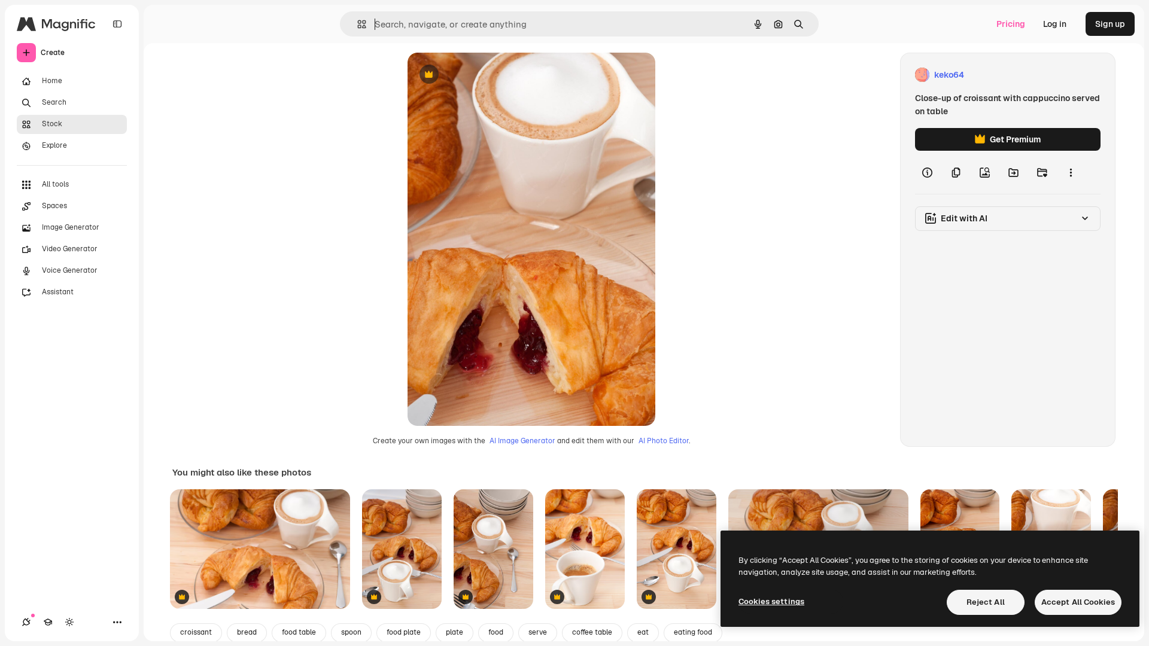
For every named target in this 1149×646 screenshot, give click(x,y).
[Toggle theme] (69, 622)
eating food (693, 632)
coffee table (592, 632)
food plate (404, 632)
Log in (1054, 24)
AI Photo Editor (664, 441)
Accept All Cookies (1078, 602)
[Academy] (47, 622)
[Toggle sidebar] (117, 23)
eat (643, 632)
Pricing (1010, 24)
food (495, 632)
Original (484, 75)
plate (454, 632)
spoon (351, 632)
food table (299, 632)
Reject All (985, 602)
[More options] (1071, 172)
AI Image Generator (522, 441)
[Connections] (26, 622)
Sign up (1110, 24)
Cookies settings (771, 601)
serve (537, 632)
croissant (196, 632)
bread (247, 632)
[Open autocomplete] (357, 24)
